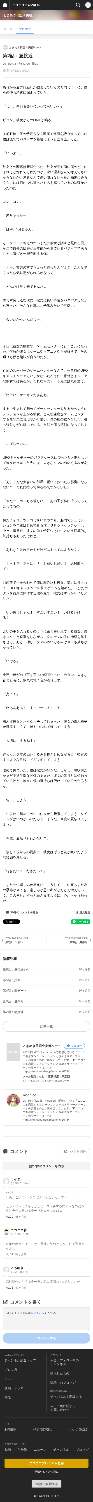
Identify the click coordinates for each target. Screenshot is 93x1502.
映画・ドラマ (14, 1388)
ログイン (36, 1312)
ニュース (40, 1449)
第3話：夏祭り (13, 1001)
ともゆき (19, 1269)
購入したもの (59, 1373)
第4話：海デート (15, 990)
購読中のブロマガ (63, 1382)
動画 (8, 1449)
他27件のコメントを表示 (46, 1166)
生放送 (22, 1449)
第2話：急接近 (13, 1011)
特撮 (8, 1397)
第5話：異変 (12, 980)
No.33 (10, 1287)
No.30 (10, 1216)
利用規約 (11, 1429)
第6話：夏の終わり (16, 969)
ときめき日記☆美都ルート (23, 15)
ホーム (7, 29)
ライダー (20, 1181)
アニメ (9, 1379)
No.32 (9, 1254)
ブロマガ (25, 29)
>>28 (10, 1193)
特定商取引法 (42, 1429)
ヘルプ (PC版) (78, 1429)
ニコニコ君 (20, 1232)
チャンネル (61, 1449)
